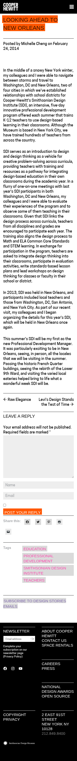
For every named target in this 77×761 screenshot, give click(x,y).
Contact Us (54, 640)
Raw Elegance (17, 400)
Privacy (11, 719)
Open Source (56, 696)
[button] (72, 7)
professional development (38, 558)
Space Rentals (57, 645)
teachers (34, 580)
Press (48, 668)
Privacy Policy (13, 656)
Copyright (14, 715)
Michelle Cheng (34, 44)
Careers (51, 664)
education (35, 549)
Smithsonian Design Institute (45, 570)
